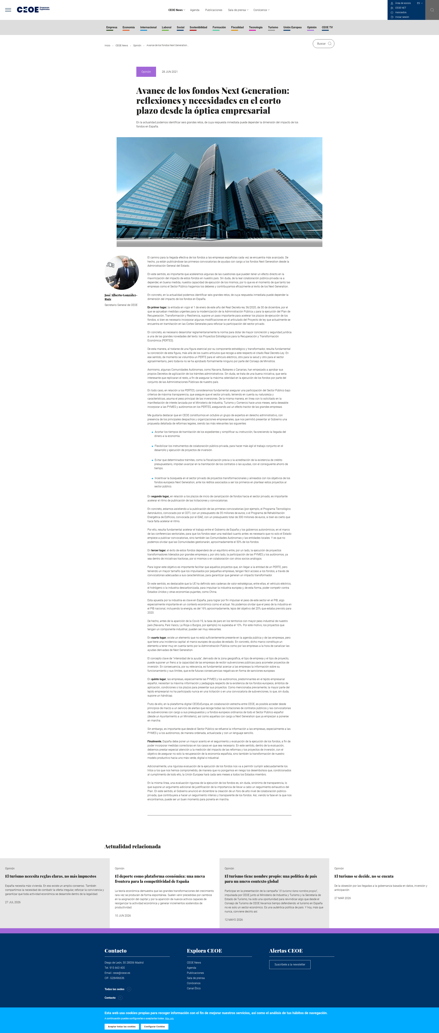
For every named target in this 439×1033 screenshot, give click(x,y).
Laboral (166, 27)
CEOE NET (400, 7)
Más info (169, 1018)
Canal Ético (194, 988)
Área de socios (403, 3)
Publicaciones (213, 10)
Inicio (107, 45)
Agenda (194, 10)
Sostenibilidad (198, 27)
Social (180, 27)
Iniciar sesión (402, 17)
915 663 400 (117, 967)
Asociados (400, 12)
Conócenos (260, 10)
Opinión (312, 27)
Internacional (148, 27)
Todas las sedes (114, 989)
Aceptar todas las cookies (122, 1026)
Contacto (110, 997)
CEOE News (175, 10)
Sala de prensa (237, 10)
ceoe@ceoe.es (121, 973)
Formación (219, 27)
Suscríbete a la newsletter (290, 964)
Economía (129, 27)
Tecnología (256, 27)
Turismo (273, 27)
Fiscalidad (237, 27)
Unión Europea (292, 27)
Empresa (111, 27)
